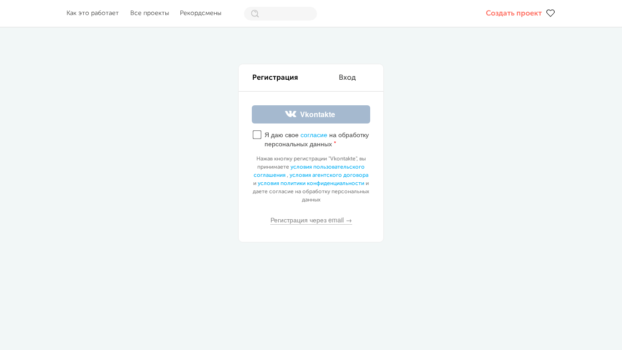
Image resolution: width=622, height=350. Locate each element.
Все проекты (149, 13)
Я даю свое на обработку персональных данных (317, 139)
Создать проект (514, 13)
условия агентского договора (329, 175)
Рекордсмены (200, 13)
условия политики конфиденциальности (311, 183)
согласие (314, 134)
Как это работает (92, 13)
